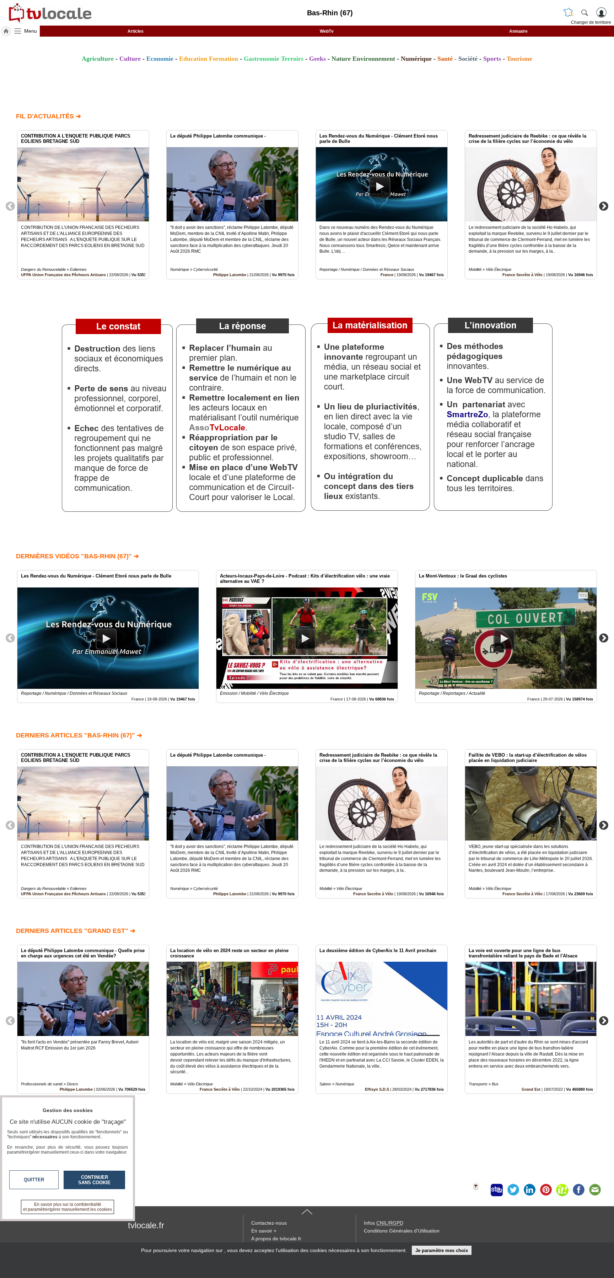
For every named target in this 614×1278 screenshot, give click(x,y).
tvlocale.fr (146, 1225)
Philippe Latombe (229, 275)
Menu (30, 31)
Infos (383, 1223)
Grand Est (531, 1089)
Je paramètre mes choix (441, 1250)
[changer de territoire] (568, 12)
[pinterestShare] (546, 1190)
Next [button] (603, 206)
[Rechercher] (584, 12)
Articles (136, 31)
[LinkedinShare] (529, 1190)
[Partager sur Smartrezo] (497, 1190)
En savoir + (263, 1231)
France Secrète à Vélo (522, 275)
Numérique (416, 58)
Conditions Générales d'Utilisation (402, 1231)
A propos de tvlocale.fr (276, 1238)
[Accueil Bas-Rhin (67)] (6, 31)
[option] (83, 204)
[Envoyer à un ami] (595, 1190)
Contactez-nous (269, 1223)
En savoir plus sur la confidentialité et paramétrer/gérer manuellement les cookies (67, 1207)
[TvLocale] (49, 13)
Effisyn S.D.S (377, 1089)
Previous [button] (10, 206)
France (387, 275)
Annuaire (518, 31)
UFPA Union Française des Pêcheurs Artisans (63, 275)
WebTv (327, 31)
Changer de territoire (591, 22)
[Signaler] (480, 1190)
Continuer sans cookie (94, 1180)
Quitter (34, 1179)
